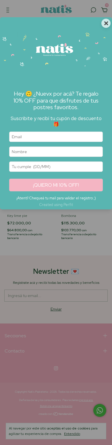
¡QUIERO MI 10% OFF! (56, 185)
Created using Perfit (56, 204)
